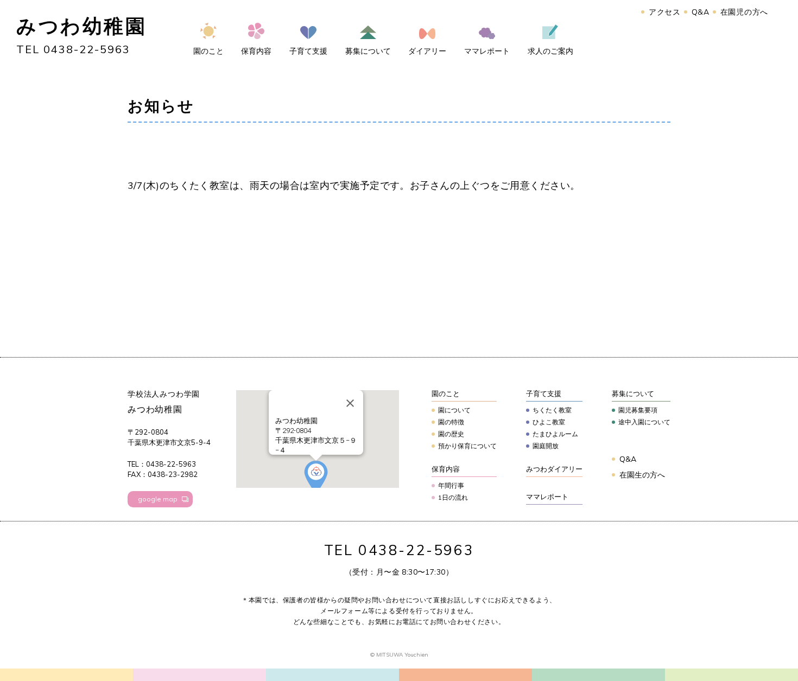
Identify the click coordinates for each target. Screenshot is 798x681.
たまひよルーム (555, 434)
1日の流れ (453, 497)
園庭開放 (546, 446)
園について (454, 410)
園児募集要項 (637, 410)
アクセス (665, 12)
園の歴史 (451, 434)
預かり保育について (467, 446)
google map (158, 499)
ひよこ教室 (549, 422)
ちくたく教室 (552, 410)
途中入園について (644, 422)
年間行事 (451, 485)
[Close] (350, 403)
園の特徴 (451, 422)
